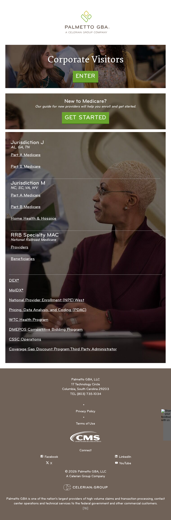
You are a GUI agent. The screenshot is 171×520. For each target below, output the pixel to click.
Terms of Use (85, 423)
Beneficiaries (23, 259)
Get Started (85, 118)
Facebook (51, 457)
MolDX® (16, 290)
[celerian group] (85, 487)
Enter (85, 76)
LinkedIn (125, 457)
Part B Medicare (26, 167)
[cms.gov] (85, 436)
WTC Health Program (28, 320)
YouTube (125, 463)
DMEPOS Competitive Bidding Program (46, 330)
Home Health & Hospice (33, 219)
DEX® (14, 281)
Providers (19, 247)
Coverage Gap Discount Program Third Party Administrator (63, 349)
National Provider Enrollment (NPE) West (46, 300)
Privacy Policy (85, 411)
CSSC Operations (25, 339)
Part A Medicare (26, 155)
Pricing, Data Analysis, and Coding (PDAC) (47, 310)
